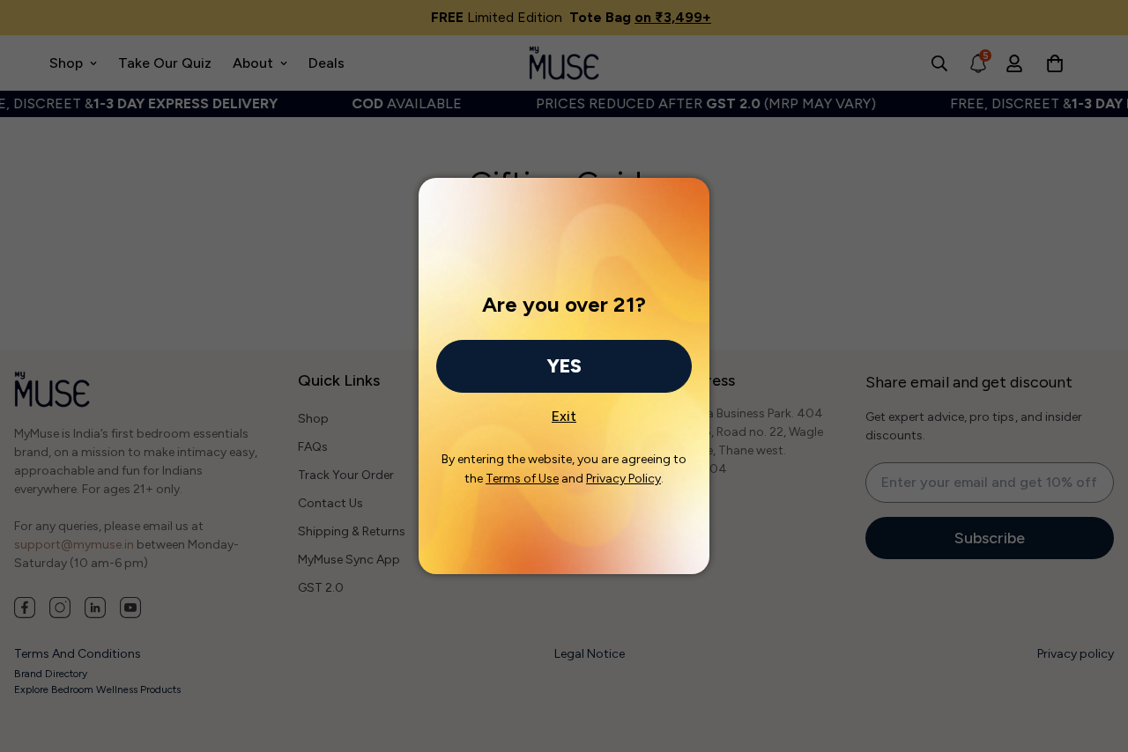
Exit (564, 411)
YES (564, 366)
